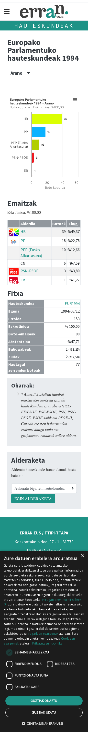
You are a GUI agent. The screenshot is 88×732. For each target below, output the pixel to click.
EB (23, 279)
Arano (18, 73)
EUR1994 (72, 303)
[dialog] (44, 641)
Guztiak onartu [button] (44, 701)
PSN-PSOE (29, 270)
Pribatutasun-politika (47, 643)
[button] (44, 723)
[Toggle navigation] (6, 11)
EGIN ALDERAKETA (33, 498)
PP (23, 240)
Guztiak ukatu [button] (44, 712)
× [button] (82, 556)
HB (23, 231)
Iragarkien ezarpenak (43, 634)
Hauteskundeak (44, 25)
